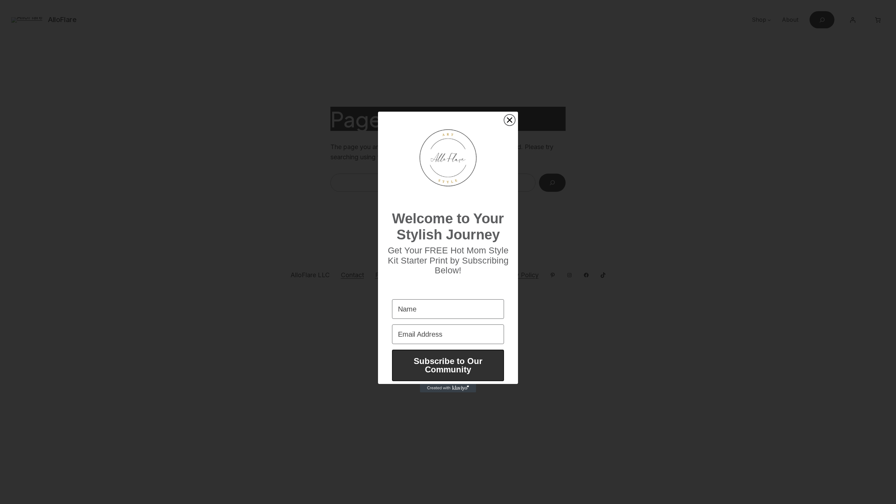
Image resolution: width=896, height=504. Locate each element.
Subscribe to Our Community (448, 365)
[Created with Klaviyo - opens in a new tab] (448, 388)
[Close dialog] (509, 120)
